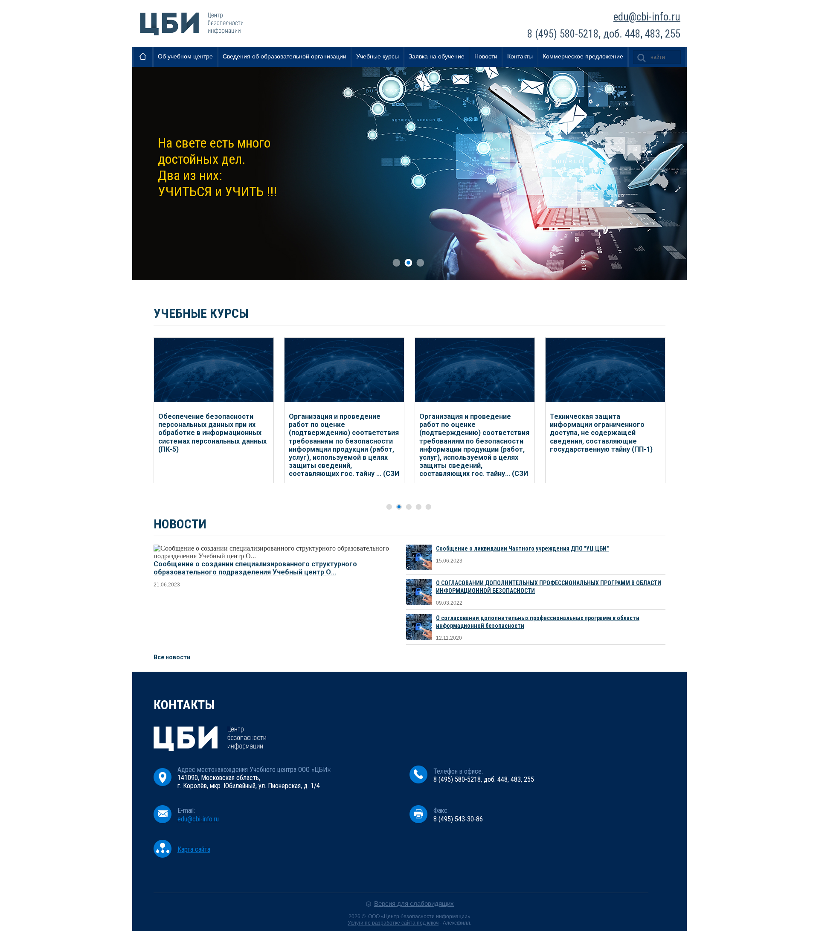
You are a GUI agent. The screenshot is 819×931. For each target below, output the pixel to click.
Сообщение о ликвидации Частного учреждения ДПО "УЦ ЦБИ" (522, 548)
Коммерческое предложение (583, 56)
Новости (485, 56)
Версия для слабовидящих (414, 903)
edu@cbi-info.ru (646, 17)
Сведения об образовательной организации (284, 56)
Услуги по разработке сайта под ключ (393, 923)
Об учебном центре (185, 56)
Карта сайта (193, 849)
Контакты (520, 56)
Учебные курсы (377, 56)
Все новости (172, 657)
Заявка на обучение (437, 56)
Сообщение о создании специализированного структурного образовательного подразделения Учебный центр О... (255, 568)
